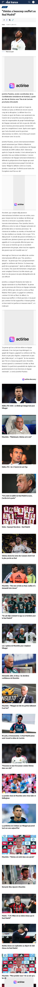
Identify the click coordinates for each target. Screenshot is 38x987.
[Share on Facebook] (6, 20)
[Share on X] (9, 20)
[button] (3, 2)
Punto (3, 24)
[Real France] (12, 2)
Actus (4, 7)
